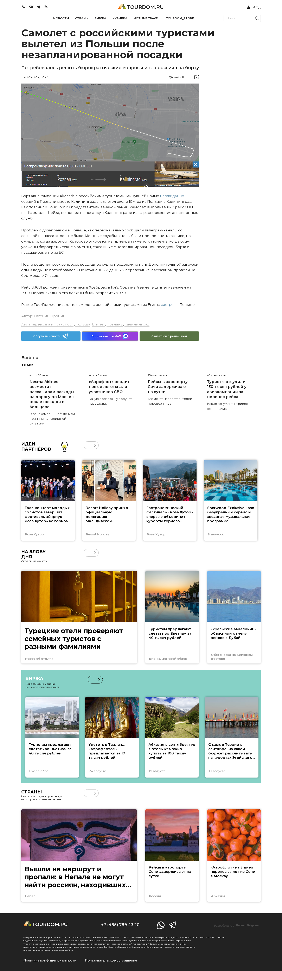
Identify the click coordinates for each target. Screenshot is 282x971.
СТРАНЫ (81, 18)
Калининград (136, 324)
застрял (168, 305)
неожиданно (172, 196)
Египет (98, 324)
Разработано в (236, 925)
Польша (82, 324)
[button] (87, 445)
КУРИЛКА (120, 18)
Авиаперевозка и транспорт (47, 324)
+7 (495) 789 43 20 (120, 924)
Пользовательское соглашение (111, 960)
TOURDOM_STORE (180, 18)
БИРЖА (100, 18)
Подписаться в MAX (106, 336)
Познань (115, 324)
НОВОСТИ (61, 18)
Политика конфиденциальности (49, 960)
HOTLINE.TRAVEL (147, 18)
